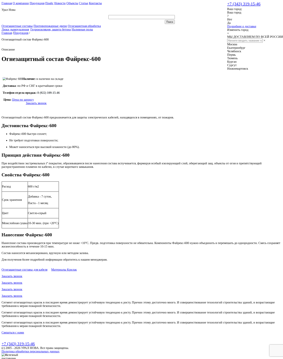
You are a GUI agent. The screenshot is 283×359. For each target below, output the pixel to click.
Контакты (95, 3)
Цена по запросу (23, 99)
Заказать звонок (36, 103)
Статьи (83, 3)
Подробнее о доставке (241, 26)
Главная (7, 3)
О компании (21, 3)
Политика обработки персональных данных (30, 351)
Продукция (37, 3)
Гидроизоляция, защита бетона (50, 29)
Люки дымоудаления (15, 29)
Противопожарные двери (50, 26)
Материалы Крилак (64, 269)
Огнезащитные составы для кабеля (24, 269)
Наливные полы (82, 29)
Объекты (72, 3)
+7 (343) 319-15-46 (243, 3)
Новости (60, 3)
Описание (8, 49)
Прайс (49, 3)
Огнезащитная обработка (84, 26)
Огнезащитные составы (17, 26)
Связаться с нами (13, 332)
